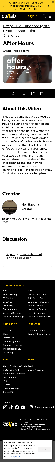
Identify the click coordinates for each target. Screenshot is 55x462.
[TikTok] (11, 407)
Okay (44, 449)
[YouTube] (23, 407)
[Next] (48, 6)
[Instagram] (5, 407)
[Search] (44, 16)
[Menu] (50, 16)
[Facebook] (17, 407)
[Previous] (3, 6)
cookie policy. (14, 456)
